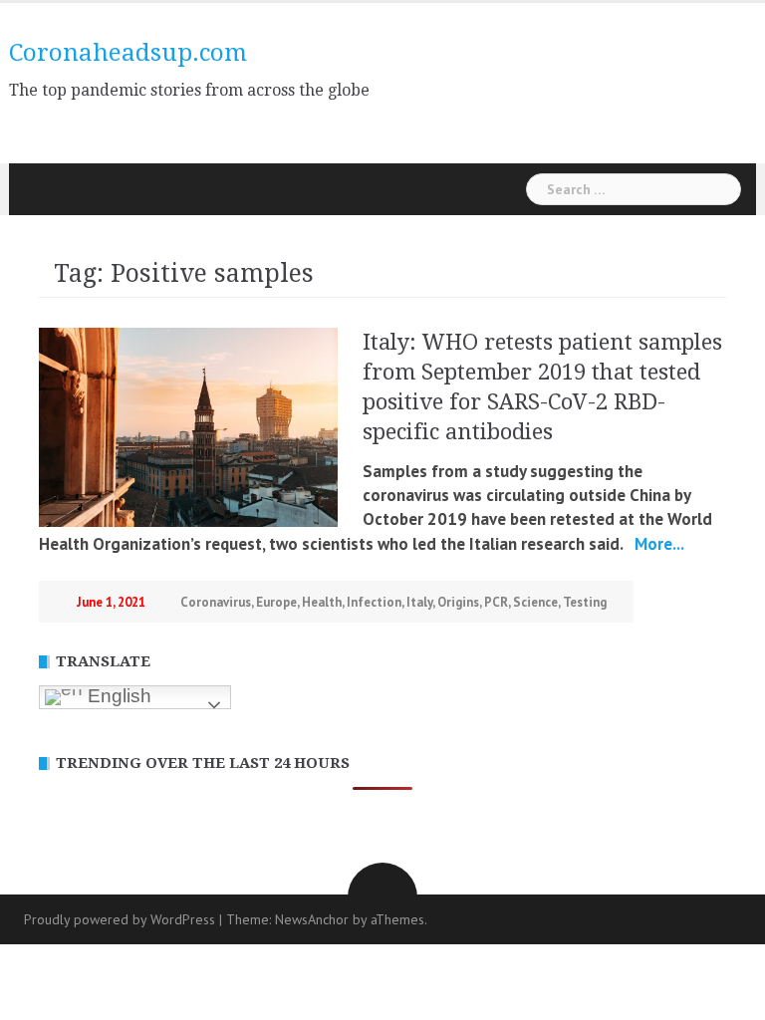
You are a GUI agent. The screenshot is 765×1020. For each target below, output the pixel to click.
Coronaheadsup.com (128, 53)
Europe (276, 602)
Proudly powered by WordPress (119, 919)
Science (535, 602)
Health (322, 602)
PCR (496, 602)
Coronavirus (215, 602)
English (117, 695)
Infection (374, 602)
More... (657, 544)
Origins (458, 602)
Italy (419, 602)
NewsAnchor (312, 919)
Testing (585, 602)
